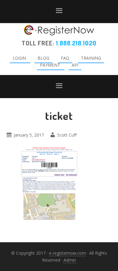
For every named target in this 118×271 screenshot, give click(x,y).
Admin (70, 260)
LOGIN (19, 58)
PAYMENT (50, 65)
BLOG (43, 58)
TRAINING (91, 58)
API (75, 65)
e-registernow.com (67, 253)
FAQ (65, 58)
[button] (59, 11)
